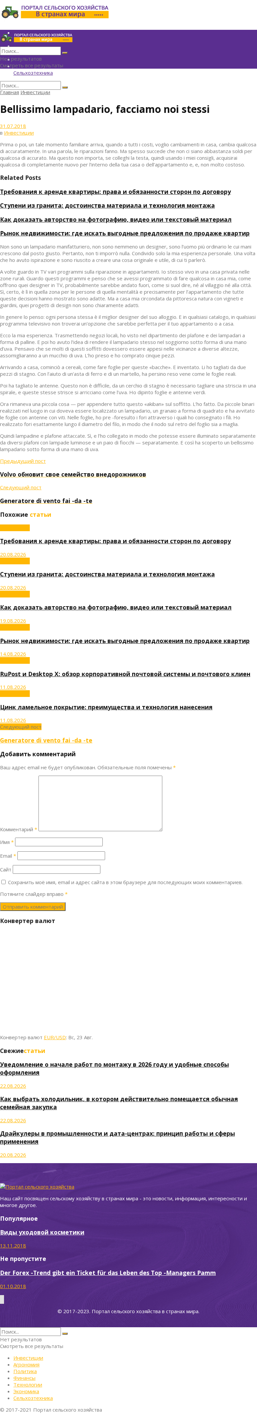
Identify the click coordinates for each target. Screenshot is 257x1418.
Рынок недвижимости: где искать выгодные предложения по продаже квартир (125, 233)
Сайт (5, 869)
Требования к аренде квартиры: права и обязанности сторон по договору (115, 192)
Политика (25, 1371)
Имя (7, 842)
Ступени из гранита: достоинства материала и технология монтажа (107, 205)
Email (8, 855)
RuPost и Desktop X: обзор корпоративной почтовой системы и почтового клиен (125, 674)
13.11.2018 (13, 1245)
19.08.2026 (13, 620)
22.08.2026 (13, 1085)
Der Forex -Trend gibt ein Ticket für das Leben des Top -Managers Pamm (108, 1273)
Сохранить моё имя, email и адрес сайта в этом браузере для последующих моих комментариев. (125, 882)
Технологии (27, 1384)
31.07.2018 (13, 126)
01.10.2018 (13, 1286)
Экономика (26, 1391)
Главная (9, 92)
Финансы (24, 1377)
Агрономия (26, 1364)
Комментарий (18, 829)
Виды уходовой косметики (42, 1232)
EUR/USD (55, 1037)
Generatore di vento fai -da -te (46, 740)
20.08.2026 (13, 554)
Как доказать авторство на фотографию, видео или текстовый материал (116, 219)
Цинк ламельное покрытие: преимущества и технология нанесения (106, 707)
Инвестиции (35, 92)
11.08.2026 (13, 687)
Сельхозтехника (33, 72)
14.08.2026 (13, 653)
